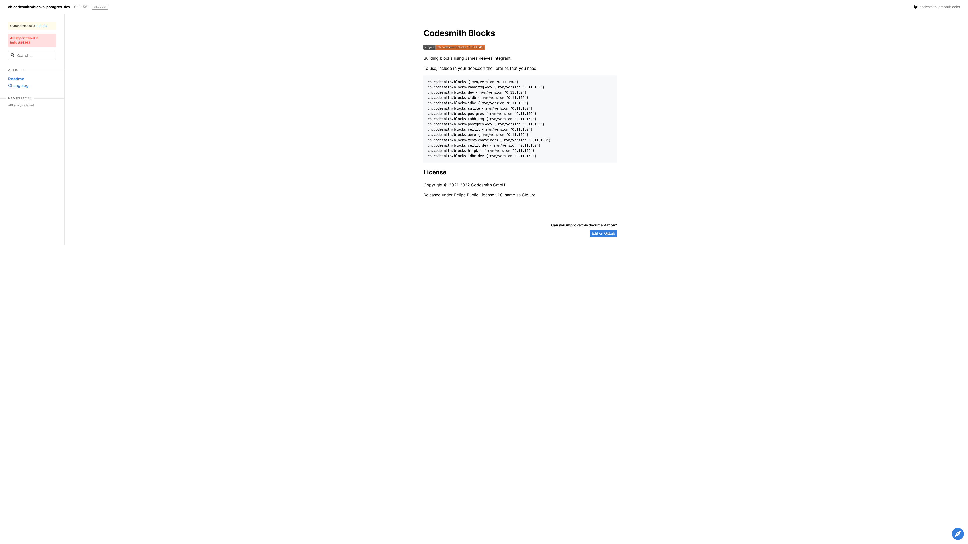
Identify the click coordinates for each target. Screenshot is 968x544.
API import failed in (24, 40)
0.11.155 (80, 7)
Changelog (18, 85)
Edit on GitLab (603, 233)
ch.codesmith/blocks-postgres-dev (39, 7)
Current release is (28, 26)
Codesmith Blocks (459, 33)
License (435, 172)
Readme (16, 78)
